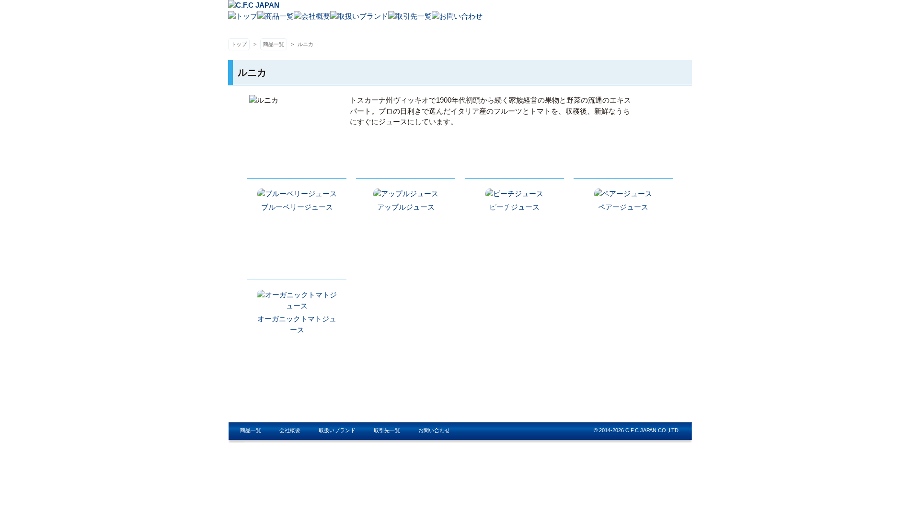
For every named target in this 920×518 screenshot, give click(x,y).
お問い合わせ (434, 430)
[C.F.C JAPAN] (253, 5)
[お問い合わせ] (457, 16)
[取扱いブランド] (359, 16)
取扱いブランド (337, 430)
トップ (239, 44)
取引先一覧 (387, 430)
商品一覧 (273, 44)
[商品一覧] (275, 16)
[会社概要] (312, 16)
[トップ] (242, 16)
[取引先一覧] (410, 16)
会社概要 (289, 430)
